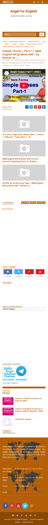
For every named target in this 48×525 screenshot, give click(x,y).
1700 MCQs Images (23, 419)
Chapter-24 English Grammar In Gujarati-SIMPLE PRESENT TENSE (29, 410)
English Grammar (34, 41)
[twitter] (34, 2)
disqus (33, 202)
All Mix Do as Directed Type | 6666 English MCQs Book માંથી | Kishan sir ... (22, 184)
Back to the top (28, 522)
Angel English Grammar (17, 41)
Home (4, 41)
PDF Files (6, 393)
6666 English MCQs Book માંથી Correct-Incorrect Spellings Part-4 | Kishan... (20, 160)
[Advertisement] (24, 336)
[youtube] (42, 2)
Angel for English (23, 11)
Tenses (14, 44)
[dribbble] (35, 515)
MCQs (7, 44)
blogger (25, 202)
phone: (5, 486)
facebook (41, 202)
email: (4, 492)
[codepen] (31, 515)
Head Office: (7, 469)
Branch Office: (5, 479)
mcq (43, 41)
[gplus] (38, 2)
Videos (21, 44)
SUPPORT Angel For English (25, 492)
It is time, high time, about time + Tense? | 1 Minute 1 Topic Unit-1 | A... (23, 135)
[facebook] (13, 515)
